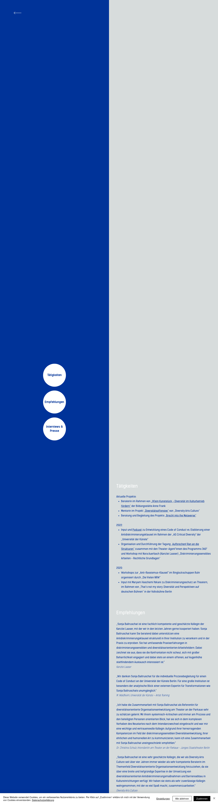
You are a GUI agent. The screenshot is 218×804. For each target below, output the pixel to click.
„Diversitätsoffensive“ (156, 510)
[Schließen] (214, 798)
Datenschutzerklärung (43, 800)
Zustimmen (202, 798)
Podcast (137, 529)
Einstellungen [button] (163, 798)
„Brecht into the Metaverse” (180, 515)
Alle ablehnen (182, 798)
